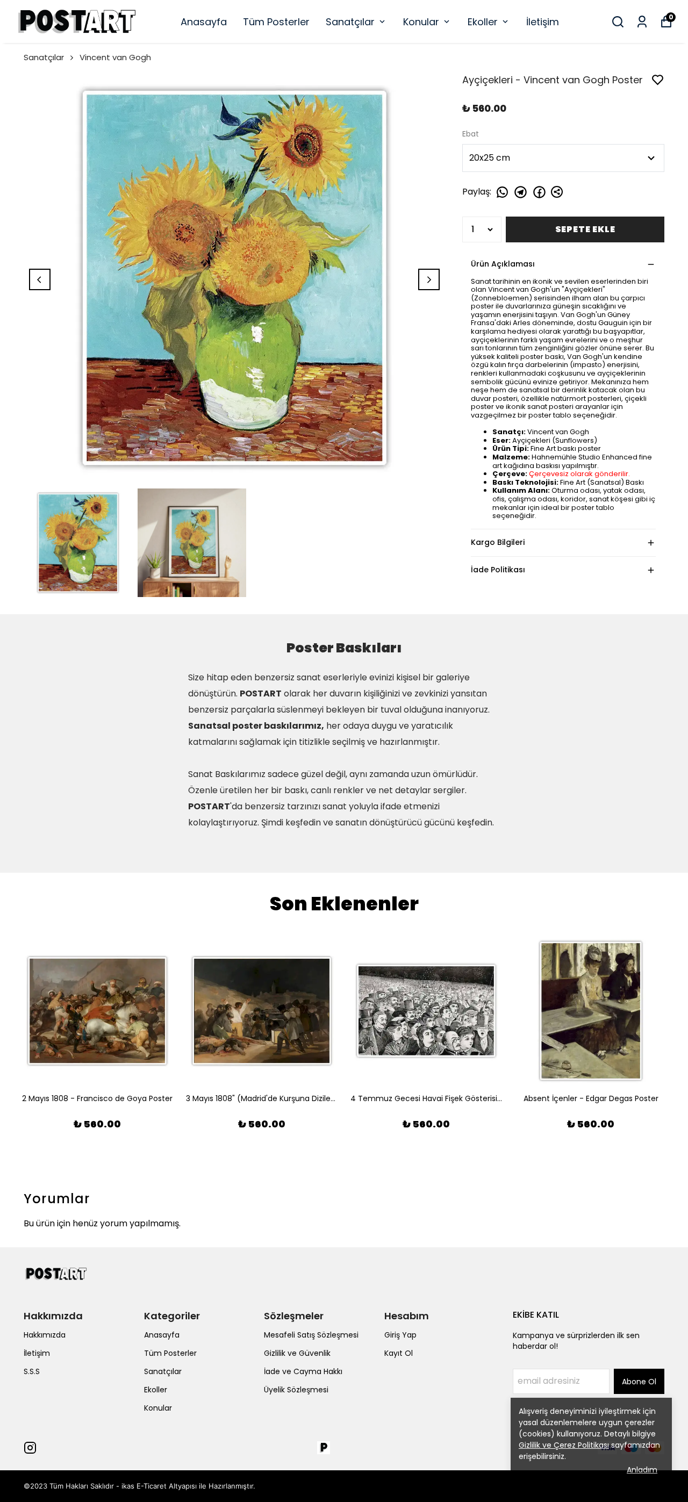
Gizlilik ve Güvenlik (297, 1353)
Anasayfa (204, 21)
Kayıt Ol (398, 1353)
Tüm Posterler (276, 21)
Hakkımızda (45, 1334)
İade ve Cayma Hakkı (303, 1371)
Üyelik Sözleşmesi (296, 1389)
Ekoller (483, 21)
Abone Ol (639, 1381)
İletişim (542, 21)
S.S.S (32, 1371)
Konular (421, 21)
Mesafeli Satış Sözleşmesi (311, 1334)
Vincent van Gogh (115, 57)
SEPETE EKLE (585, 229)
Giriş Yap (400, 1334)
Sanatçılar (350, 21)
